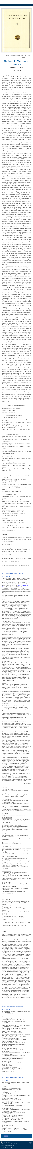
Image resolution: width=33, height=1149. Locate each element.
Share (6, 1136)
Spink (23, 57)
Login (30, 1142)
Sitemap (8, 1142)
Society (28, 55)
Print (3, 1142)
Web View (29, 1144)
